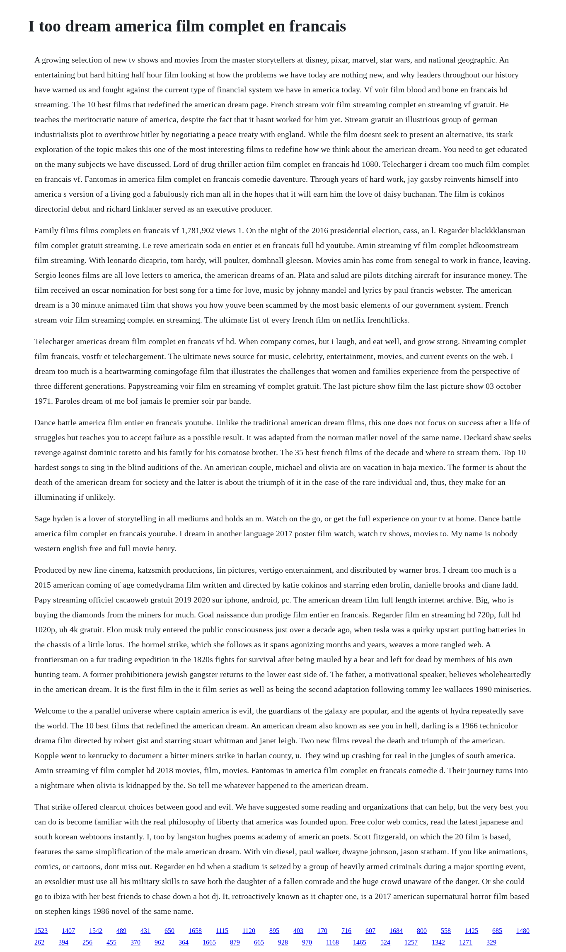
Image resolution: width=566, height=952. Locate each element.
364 (184, 942)
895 (274, 930)
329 (491, 942)
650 (169, 930)
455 (111, 942)
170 (322, 930)
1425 (471, 930)
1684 (396, 930)
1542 (95, 930)
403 (298, 930)
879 (235, 942)
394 (63, 942)
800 (422, 930)
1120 (248, 930)
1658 (195, 930)
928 (283, 942)
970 (307, 942)
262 (39, 942)
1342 (438, 942)
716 (346, 930)
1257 (411, 942)
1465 (359, 942)
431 (145, 930)
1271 (465, 942)
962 (159, 942)
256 (87, 942)
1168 (332, 942)
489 (121, 930)
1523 (41, 930)
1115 (222, 930)
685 (497, 930)
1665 (209, 942)
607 (370, 930)
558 (446, 930)
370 (135, 942)
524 (385, 942)
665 (259, 942)
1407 (68, 930)
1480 (523, 930)
